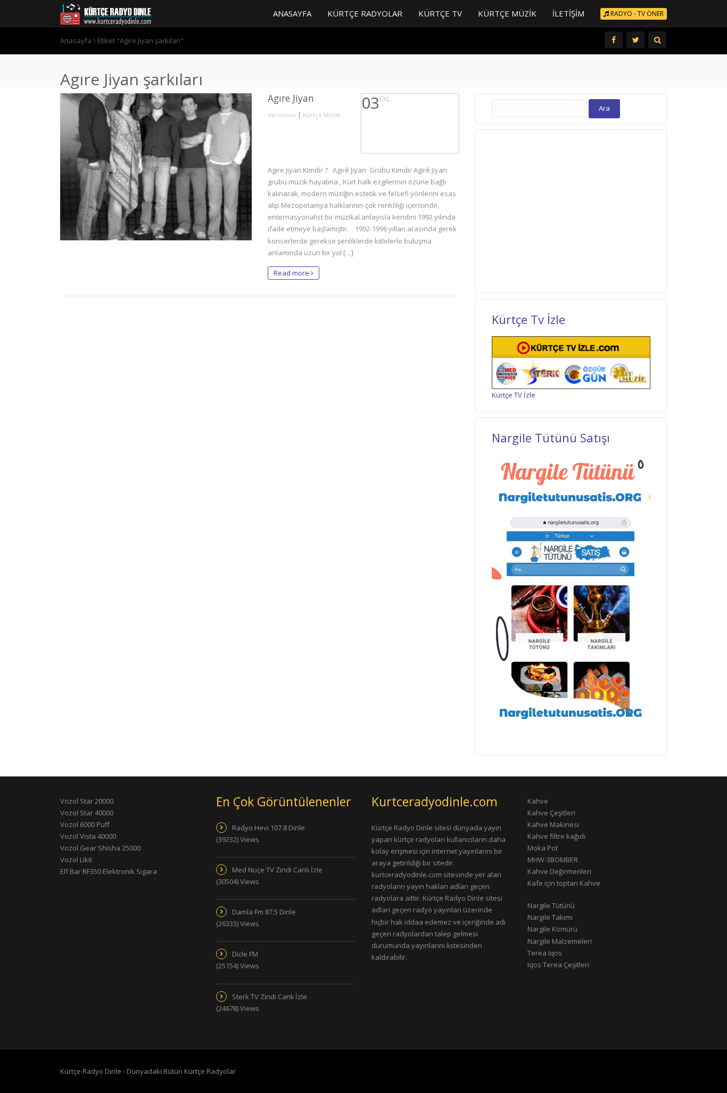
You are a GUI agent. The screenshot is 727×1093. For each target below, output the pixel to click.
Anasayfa (292, 13)
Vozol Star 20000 (86, 801)
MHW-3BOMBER (552, 859)
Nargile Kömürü (552, 929)
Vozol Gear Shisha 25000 (100, 848)
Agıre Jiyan (291, 98)
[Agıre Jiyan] (156, 166)
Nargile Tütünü (551, 905)
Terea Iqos (544, 953)
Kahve (537, 801)
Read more (292, 273)
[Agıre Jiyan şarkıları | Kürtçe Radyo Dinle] (105, 13)
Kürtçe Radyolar (364, 13)
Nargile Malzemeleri (559, 941)
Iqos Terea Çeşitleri (558, 964)
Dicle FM (245, 954)
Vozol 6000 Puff (85, 824)
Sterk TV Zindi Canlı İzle (269, 996)
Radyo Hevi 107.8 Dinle (268, 827)
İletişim (568, 13)
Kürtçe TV (440, 13)
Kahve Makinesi (553, 824)
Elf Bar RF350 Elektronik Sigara (108, 871)
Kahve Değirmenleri (559, 871)
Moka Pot (542, 848)
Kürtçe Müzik (507, 13)
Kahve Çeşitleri (551, 812)
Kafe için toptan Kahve (563, 883)
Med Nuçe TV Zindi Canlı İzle (277, 870)
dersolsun (282, 115)
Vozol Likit (76, 859)
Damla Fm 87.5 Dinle (264, 912)
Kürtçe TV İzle (513, 395)
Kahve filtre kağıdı (556, 836)
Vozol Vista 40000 (88, 836)
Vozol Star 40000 (86, 812)
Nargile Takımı (550, 917)
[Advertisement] (570, 210)
